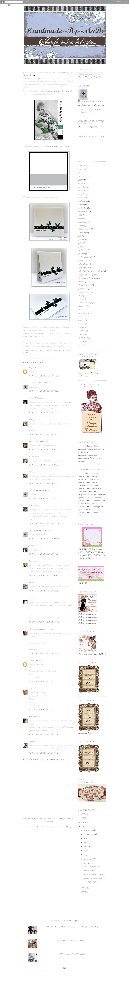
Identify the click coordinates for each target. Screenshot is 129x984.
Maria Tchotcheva (36, 441)
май (85, 847)
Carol (31, 506)
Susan (31, 457)
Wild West (83, 338)
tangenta (32, 368)
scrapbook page (85, 303)
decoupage (82, 226)
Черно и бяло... (89, 871)
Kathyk (32, 420)
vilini (31, 583)
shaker (81, 310)
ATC (80, 180)
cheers (81, 219)
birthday (82, 194)
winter (81, 341)
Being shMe (34, 398)
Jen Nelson (33, 660)
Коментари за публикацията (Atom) (54, 827)
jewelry (81, 254)
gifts (80, 243)
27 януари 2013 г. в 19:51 (44, 435)
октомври (88, 830)
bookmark (82, 201)
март (86, 855)
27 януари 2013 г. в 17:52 (44, 376)
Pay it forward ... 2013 (93, 875)
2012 (83, 888)
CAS (47, 351)
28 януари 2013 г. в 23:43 (44, 682)
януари (87, 863)
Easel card (83, 233)
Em (30, 598)
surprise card (84, 313)
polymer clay (84, 292)
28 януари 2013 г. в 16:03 (44, 622)
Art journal (83, 177)
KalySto (32, 717)
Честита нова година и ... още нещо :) (72, 927)
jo (29, 546)
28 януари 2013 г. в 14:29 (44, 591)
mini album (83, 264)
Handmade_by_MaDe (38, 383)
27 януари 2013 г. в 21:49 (44, 465)
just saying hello (85, 257)
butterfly (38, 351)
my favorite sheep (85, 275)
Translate (98, 77)
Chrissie (32, 689)
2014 (83, 822)
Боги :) (81, 173)
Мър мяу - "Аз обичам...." (35, 337)
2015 (83, 818)
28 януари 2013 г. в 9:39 (43, 576)
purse (80, 299)
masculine (82, 261)
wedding (81, 331)
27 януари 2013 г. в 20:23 (44, 450)
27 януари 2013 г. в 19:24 (44, 413)
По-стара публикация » (64, 819)
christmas (82, 222)
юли (85, 838)
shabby (81, 306)
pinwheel (82, 289)
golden (81, 247)
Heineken (82, 250)
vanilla (81, 324)
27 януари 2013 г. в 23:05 (44, 499)
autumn (81, 184)
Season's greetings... (72, 941)
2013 (83, 827)
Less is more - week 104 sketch (60, 147)
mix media (83, 268)
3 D (80, 169)
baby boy (82, 187)
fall (79, 236)
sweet (80, 317)
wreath (81, 345)
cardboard (82, 212)
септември (89, 834)
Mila (31, 472)
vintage (81, 327)
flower (81, 240)
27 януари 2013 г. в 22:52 (44, 483)
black (80, 198)
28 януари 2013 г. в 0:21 (43, 554)
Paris (80, 282)
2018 (83, 814)
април (86, 851)
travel (81, 320)
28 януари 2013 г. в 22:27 (44, 654)
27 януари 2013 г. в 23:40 (44, 539)
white (26, 353)
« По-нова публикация (33, 819)
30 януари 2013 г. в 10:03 (44, 710)
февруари (88, 859)
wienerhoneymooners (37, 629)
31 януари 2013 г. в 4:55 (43, 753)
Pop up (81, 296)
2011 (83, 892)
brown (81, 205)
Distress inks (84, 229)
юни (85, 843)
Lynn (31, 742)
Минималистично (34, 69)
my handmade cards (60, 351)
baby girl (82, 191)
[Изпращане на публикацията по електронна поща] (33, 75)
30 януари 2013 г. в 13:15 (44, 735)
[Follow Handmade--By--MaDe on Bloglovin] (87, 128)
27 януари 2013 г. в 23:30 (44, 524)
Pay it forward (84, 285)
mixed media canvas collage (90, 271)
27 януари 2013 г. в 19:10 (44, 391)
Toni (31, 561)
